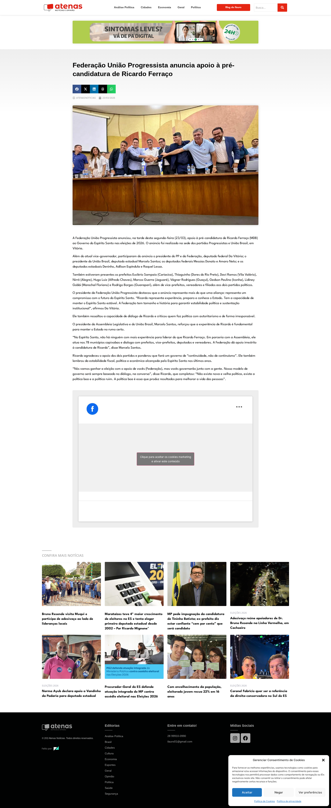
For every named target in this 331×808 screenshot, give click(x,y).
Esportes (110, 764)
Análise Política (124, 7)
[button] (323, 760)
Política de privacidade (289, 801)
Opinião (109, 776)
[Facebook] (245, 738)
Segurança (111, 793)
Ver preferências (310, 792)
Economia (164, 7)
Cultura (109, 753)
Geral (181, 7)
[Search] (282, 7)
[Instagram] (235, 738)
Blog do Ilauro (233, 7)
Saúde (109, 787)
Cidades (146, 7)
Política (196, 7)
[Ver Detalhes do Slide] (165, 32)
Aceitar (247, 792)
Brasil (108, 741)
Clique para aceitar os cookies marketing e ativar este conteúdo (165, 459)
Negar (278, 792)
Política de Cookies (264, 801)
